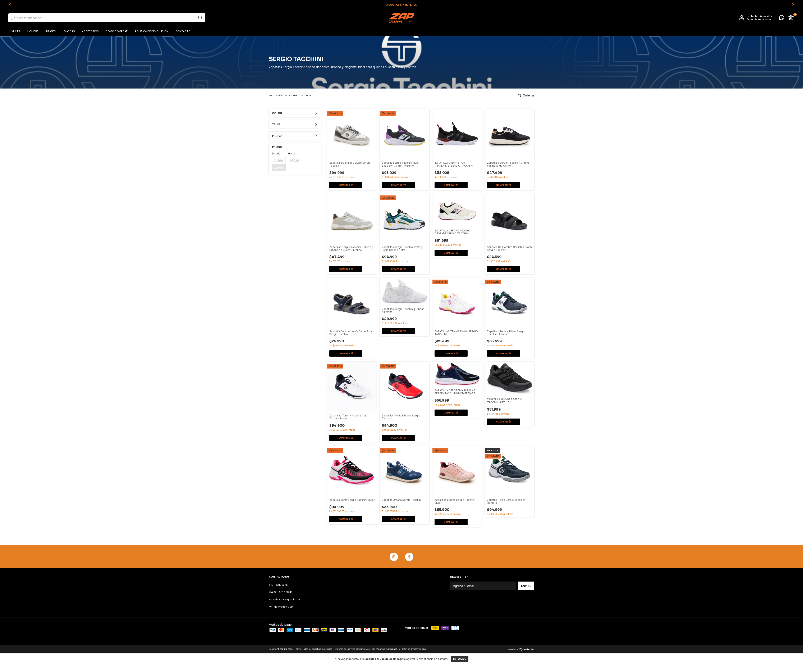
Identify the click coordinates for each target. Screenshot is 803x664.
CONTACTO (183, 31)
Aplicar (279, 168)
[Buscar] (200, 18)
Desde (276, 153)
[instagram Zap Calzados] (394, 557)
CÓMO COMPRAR (117, 31)
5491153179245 (278, 584)
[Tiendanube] (521, 649)
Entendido (459, 659)
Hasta (291, 153)
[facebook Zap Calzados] (409, 557)
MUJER (16, 31)
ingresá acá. (391, 649)
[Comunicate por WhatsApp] (781, 18)
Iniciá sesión (763, 16)
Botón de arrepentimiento (414, 649)
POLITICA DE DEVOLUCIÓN (151, 31)
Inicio (271, 95)
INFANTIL (51, 31)
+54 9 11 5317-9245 (281, 592)
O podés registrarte (759, 19)
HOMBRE (32, 31)
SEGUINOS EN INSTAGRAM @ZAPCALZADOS (401, 4)
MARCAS (69, 31)
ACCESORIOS (90, 31)
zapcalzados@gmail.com (284, 599)
